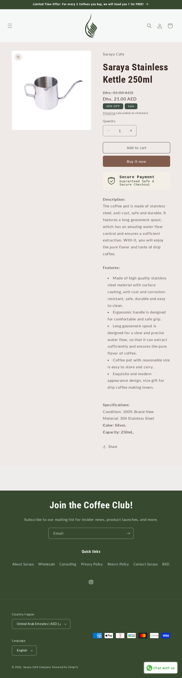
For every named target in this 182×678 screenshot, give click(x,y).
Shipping (109, 113)
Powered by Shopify (65, 667)
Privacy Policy (92, 564)
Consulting (67, 564)
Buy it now (136, 161)
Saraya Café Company (37, 667)
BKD (166, 564)
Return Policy (118, 564)
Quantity (109, 121)
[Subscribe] (128, 533)
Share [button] (112, 447)
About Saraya (23, 564)
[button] (10, 26)
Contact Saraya (145, 564)
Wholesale (46, 564)
